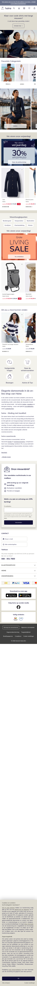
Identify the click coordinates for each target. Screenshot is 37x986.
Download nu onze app (18, 591)
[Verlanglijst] (29, 8)
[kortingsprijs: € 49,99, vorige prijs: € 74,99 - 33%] (12, 183)
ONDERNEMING (7, 576)
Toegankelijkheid (25, 632)
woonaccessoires (19, 441)
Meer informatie (29, 924)
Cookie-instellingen (29, 983)
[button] (2, 8)
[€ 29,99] (12, 327)
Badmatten (30, 221)
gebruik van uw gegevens (22, 909)
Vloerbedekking (19, 225)
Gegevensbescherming (13, 632)
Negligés (4, 452)
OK (18, 978)
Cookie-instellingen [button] (28, 636)
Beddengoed (7, 221)
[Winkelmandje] (34, 8)
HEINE (3, 571)
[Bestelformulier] (24, 8)
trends (10, 441)
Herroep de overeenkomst (11, 627)
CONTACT (5, 533)
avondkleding (29, 406)
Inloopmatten (19, 221)
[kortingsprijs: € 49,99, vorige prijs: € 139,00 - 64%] (12, 277)
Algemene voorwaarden (28, 627)
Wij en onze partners (8, 908)
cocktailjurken (9, 408)
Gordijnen (8, 225)
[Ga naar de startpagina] (8, 8)
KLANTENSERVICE (8, 565)
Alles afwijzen (6, 983)
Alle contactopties (11, 544)
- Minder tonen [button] (6, 457)
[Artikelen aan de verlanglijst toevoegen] (22, 169)
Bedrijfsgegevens (8, 636)
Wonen (30, 225)
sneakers (30, 404)
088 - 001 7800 (8, 559)
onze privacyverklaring (15, 969)
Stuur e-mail (9, 539)
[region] (18, 943)
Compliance (18, 636)
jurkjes (24, 404)
